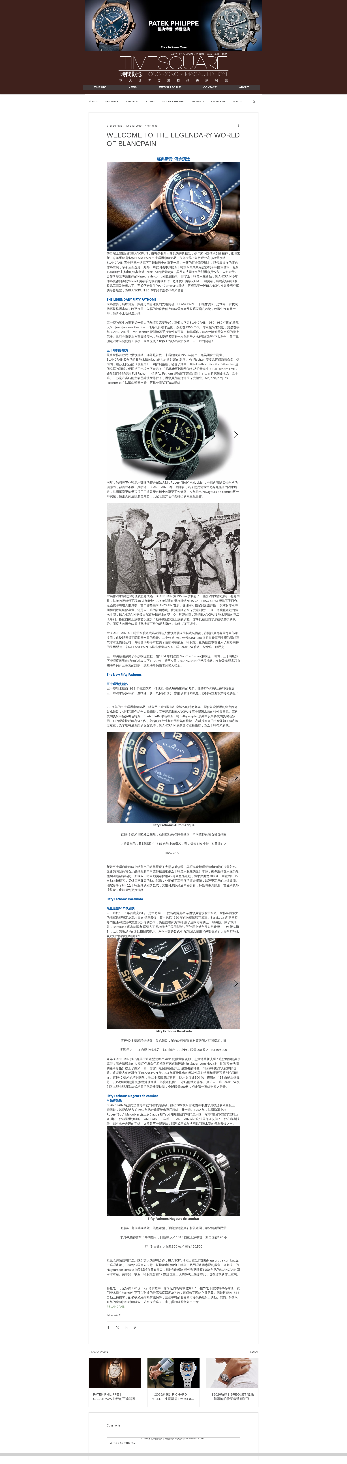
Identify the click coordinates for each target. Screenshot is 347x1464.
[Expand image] (173, 435)
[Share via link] (135, 1327)
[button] (254, 101)
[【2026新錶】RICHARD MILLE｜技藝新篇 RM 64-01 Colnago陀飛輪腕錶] (173, 1373)
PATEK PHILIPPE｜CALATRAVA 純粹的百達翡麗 (114, 1397)
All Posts (93, 101)
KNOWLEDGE (218, 101)
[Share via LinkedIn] (126, 1327)
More (235, 101)
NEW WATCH (111, 101)
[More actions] (238, 125)
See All (254, 1351)
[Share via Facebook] (108, 1327)
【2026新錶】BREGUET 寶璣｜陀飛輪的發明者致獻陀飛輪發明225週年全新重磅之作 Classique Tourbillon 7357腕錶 (232, 1397)
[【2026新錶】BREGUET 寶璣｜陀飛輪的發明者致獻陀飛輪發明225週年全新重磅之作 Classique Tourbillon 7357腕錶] (232, 1373)
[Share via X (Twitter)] (117, 1327)
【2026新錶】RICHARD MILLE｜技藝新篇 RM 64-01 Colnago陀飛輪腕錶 (172, 1397)
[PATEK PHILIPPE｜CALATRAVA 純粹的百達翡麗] (115, 1373)
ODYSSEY (150, 101)
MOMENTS (198, 101)
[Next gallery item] (236, 434)
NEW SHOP (132, 101)
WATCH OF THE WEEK (173, 101)
